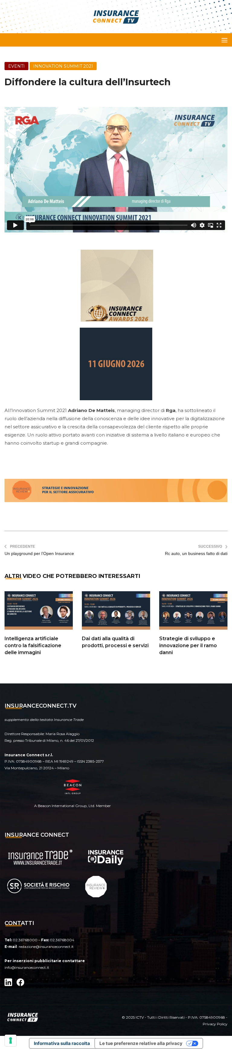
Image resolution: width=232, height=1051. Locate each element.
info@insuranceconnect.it (27, 967)
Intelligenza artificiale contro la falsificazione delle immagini (33, 645)
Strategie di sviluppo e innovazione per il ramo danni (188, 645)
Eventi (16, 66)
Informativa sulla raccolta (62, 1043)
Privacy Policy (215, 1024)
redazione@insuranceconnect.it (46, 946)
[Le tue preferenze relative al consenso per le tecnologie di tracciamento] (10, 1040)
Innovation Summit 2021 (63, 66)
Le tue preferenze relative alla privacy (140, 1043)
